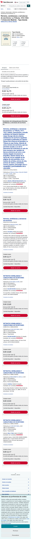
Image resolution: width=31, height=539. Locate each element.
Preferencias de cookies (14, 517)
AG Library (10, 231)
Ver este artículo (5, 88)
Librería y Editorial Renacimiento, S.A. (16, 181)
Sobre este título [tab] (14, 67)
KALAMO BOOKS (11, 288)
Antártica (9, 384)
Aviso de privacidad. (6, 523)
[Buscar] (28, 6)
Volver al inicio (15, 474)
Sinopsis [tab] (4, 67)
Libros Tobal (10, 433)
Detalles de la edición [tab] (8, 71)
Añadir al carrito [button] (15, 99)
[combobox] (17, 6)
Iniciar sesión (22, 2)
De (15, 43)
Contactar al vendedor (8, 192)
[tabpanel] (15, 78)
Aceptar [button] (16, 526)
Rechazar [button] (15, 530)
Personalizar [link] (15, 535)
